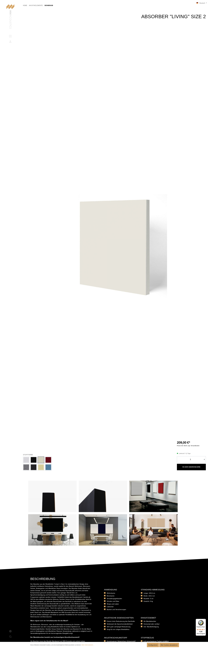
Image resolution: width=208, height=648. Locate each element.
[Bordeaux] (48, 460)
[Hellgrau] (26, 467)
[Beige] (41, 467)
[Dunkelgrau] (33, 467)
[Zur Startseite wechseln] (10, 16)
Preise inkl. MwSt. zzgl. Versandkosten (188, 445)
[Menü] (10, 36)
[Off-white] (41, 460)
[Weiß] (26, 460)
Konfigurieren (153, 645)
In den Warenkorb (191, 467)
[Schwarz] (33, 460)
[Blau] (48, 467)
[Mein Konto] (10, 41)
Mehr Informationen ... (88, 645)
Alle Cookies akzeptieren (169, 645)
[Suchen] (10, 636)
